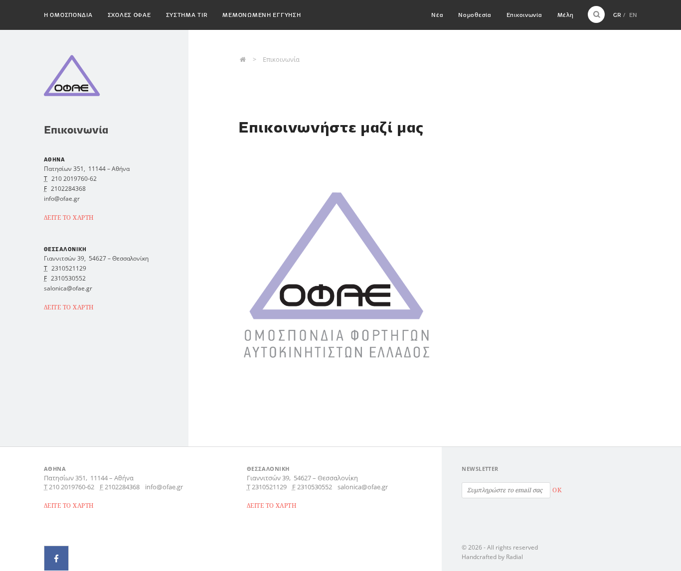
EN (633, 14)
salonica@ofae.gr (363, 486)
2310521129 (68, 268)
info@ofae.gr (164, 486)
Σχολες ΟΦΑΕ (129, 14)
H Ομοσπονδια (68, 14)
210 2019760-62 (74, 178)
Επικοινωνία (524, 14)
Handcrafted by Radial (492, 557)
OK (556, 490)
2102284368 (68, 188)
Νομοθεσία (474, 14)
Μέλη (565, 14)
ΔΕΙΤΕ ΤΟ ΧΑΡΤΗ (69, 217)
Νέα (437, 14)
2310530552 (68, 278)
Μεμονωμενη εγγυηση (261, 14)
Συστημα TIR (187, 14)
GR (617, 14)
